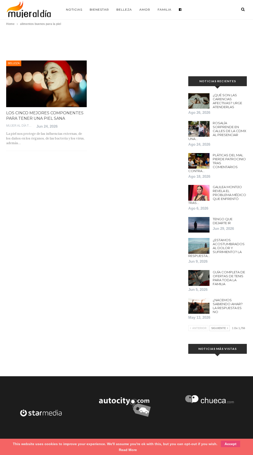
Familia (164, 9)
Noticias (74, 9)
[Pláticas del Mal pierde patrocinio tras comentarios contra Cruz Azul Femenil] (199, 161)
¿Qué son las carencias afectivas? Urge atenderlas (227, 101)
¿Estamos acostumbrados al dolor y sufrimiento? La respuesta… (216, 248)
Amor (144, 9)
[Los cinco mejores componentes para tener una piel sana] (46, 83)
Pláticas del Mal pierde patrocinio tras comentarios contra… (217, 163)
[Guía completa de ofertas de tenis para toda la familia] (199, 278)
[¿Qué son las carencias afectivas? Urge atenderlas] (199, 101)
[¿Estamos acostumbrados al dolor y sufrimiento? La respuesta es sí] (199, 246)
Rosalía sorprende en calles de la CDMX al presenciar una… (217, 131)
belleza (14, 63)
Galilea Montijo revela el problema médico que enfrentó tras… (217, 195)
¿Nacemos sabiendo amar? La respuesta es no (228, 306)
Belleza (124, 9)
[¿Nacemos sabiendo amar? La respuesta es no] (199, 306)
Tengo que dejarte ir (222, 221)
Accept (230, 444)
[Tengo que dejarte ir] (199, 225)
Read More (128, 450)
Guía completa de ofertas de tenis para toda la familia (229, 278)
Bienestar (99, 9)
